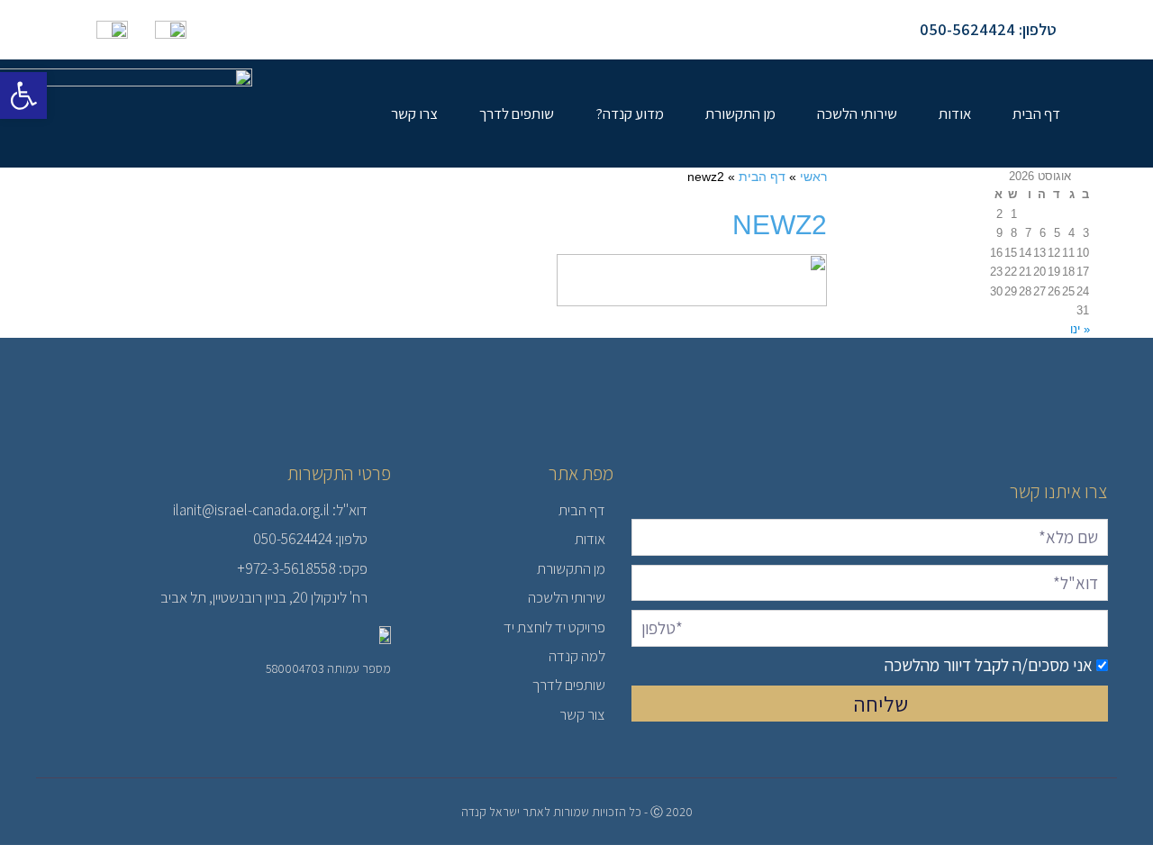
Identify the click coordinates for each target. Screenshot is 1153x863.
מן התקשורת (740, 113)
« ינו (1080, 329)
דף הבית (1036, 113)
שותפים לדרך (516, 113)
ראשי (813, 176)
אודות (955, 113)
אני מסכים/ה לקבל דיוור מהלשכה (989, 665)
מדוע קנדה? (629, 113)
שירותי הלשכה (857, 113)
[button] (23, 95)
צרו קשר (414, 113)
